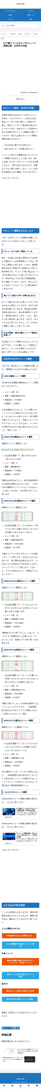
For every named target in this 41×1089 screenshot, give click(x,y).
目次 (18, 99)
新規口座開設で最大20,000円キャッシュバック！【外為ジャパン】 (20, 962)
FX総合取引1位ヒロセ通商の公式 (19, 936)
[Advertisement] (20, 70)
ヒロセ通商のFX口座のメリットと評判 (20, 945)
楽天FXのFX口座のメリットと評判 (20, 999)
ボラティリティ (29, 557)
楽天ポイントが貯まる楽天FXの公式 (20, 991)
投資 (18, 1028)
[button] (39, 25)
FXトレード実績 (8, 1028)
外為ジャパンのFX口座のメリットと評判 (20, 975)
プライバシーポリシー (20, 1082)
